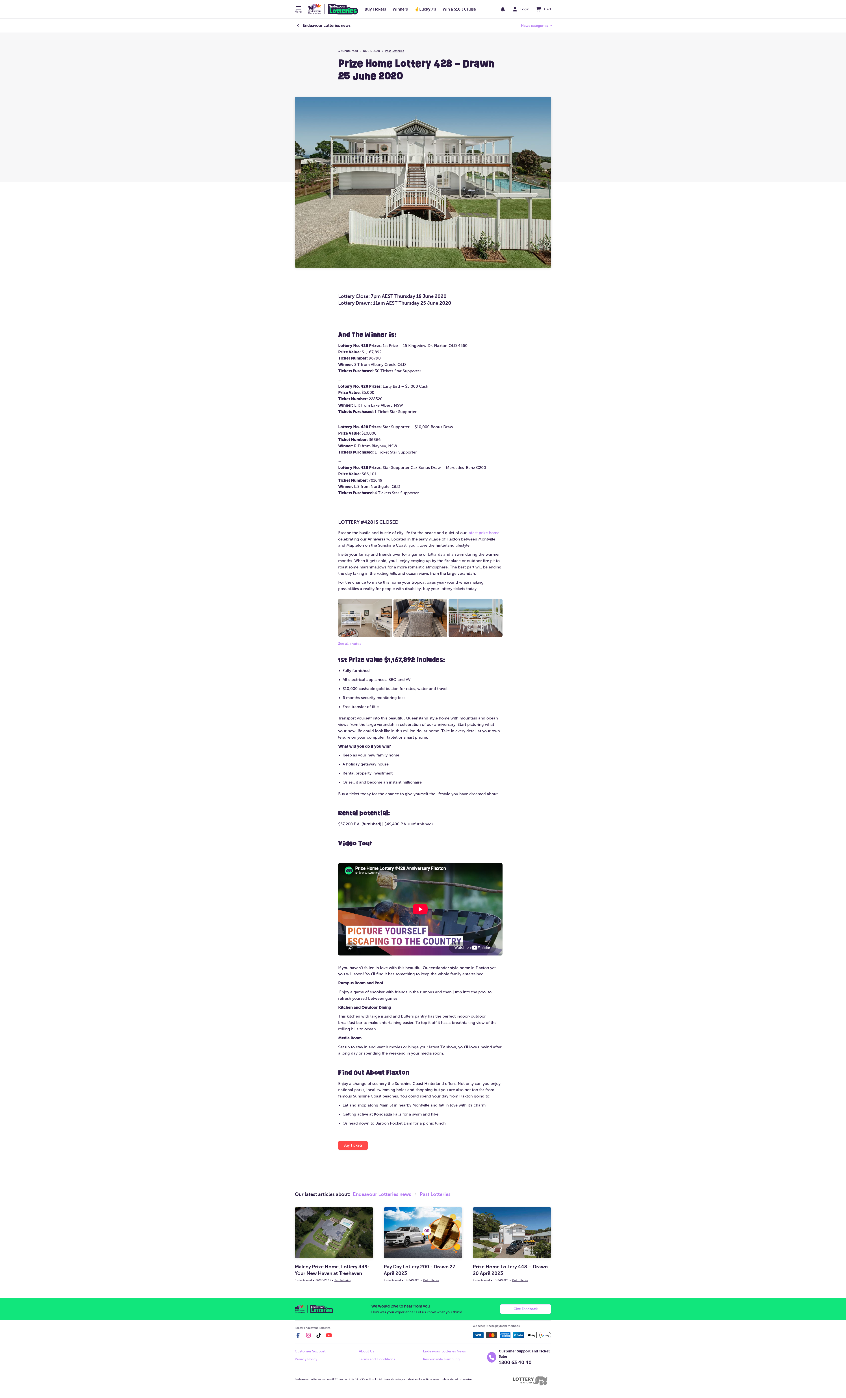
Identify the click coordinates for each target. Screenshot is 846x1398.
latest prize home (483, 532)
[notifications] (503, 9)
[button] (298, 10)
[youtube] (329, 1335)
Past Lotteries (394, 51)
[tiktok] (318, 1335)
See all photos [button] (349, 644)
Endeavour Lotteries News (444, 1351)
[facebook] (298, 1335)
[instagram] (308, 1335)
